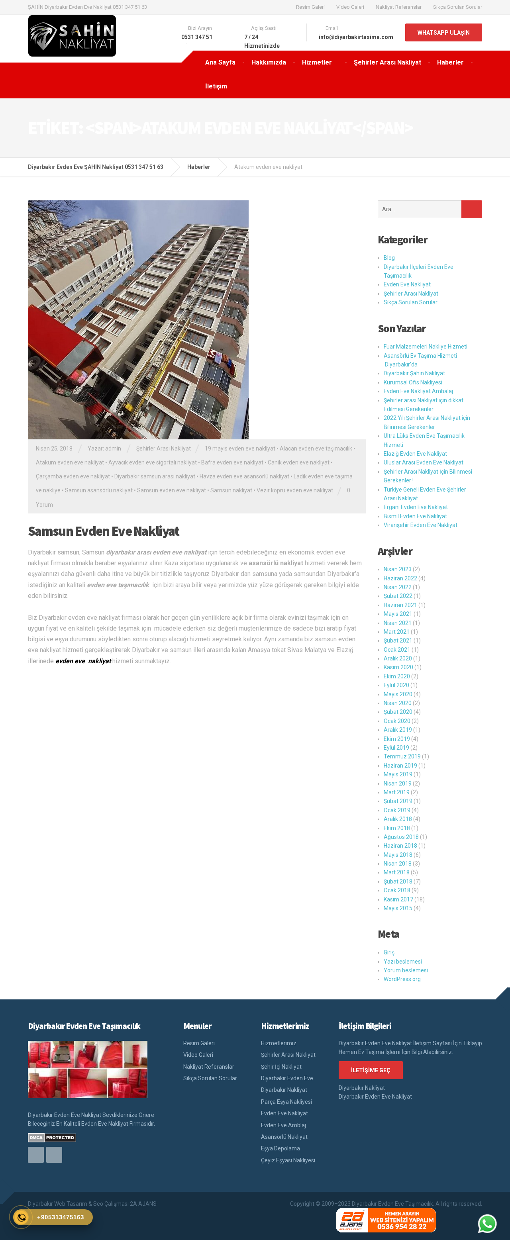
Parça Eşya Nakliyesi (286, 1102)
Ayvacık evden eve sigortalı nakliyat (152, 462)
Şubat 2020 (398, 712)
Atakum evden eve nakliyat (70, 462)
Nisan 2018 (398, 863)
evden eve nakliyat (83, 661)
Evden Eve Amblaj (283, 1125)
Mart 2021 (397, 632)
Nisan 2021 (398, 623)
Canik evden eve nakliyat (299, 462)
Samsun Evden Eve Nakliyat (103, 531)
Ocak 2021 (397, 649)
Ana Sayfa (220, 62)
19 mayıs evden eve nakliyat (240, 448)
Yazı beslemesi (403, 961)
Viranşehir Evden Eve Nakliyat (420, 525)
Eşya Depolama (280, 1148)
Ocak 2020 (397, 721)
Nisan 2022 (398, 587)
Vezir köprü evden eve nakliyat (295, 490)
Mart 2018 (397, 872)
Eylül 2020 (396, 685)
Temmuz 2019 (402, 756)
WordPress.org (402, 979)
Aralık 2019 (398, 730)
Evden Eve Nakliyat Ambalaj (418, 391)
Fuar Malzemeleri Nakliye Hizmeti (425, 346)
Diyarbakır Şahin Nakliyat (414, 373)
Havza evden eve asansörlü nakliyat (244, 476)
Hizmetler (317, 62)
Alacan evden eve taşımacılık (316, 448)
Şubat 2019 (398, 801)
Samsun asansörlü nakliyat (99, 490)
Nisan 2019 (398, 783)
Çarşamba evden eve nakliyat (73, 476)
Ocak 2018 (397, 890)
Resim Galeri (310, 7)
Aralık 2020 (398, 658)
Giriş (389, 952)
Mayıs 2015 (398, 908)
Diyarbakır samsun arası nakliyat (154, 476)
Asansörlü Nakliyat (284, 1137)
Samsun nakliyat (231, 490)
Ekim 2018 (397, 828)
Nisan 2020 (398, 703)
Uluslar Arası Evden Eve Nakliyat (423, 462)
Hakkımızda (268, 62)
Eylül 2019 (396, 747)
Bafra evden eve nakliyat (232, 462)
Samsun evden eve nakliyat (171, 490)
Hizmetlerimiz (278, 1043)
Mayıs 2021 (398, 614)
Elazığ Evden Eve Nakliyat (415, 454)
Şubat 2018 (398, 881)
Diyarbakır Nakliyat (284, 1090)
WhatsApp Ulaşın (444, 32)
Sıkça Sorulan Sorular (457, 7)
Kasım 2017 (398, 899)
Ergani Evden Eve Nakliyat (416, 507)
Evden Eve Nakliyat (407, 284)
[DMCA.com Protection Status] (52, 1137)
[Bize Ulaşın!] (487, 1224)
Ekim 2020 (397, 676)
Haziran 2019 (400, 765)
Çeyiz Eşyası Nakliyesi (288, 1160)
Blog (389, 258)
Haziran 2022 (400, 578)
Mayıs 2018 (398, 855)
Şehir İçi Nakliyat (281, 1067)
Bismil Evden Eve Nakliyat (415, 516)
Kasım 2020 (398, 667)
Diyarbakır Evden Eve (287, 1078)
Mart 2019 (397, 792)
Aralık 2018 (398, 819)
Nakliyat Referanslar (399, 7)
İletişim (216, 86)
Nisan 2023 (398, 569)
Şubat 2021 (398, 640)
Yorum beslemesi (406, 970)
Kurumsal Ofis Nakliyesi (413, 382)
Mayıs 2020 (398, 694)
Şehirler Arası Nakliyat (387, 62)
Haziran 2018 (400, 845)
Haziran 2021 (400, 605)
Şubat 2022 (398, 596)
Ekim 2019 (397, 739)
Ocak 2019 (397, 810)
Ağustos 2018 (401, 837)
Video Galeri (350, 7)
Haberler (450, 62)
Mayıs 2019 (398, 774)
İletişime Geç (370, 1070)
